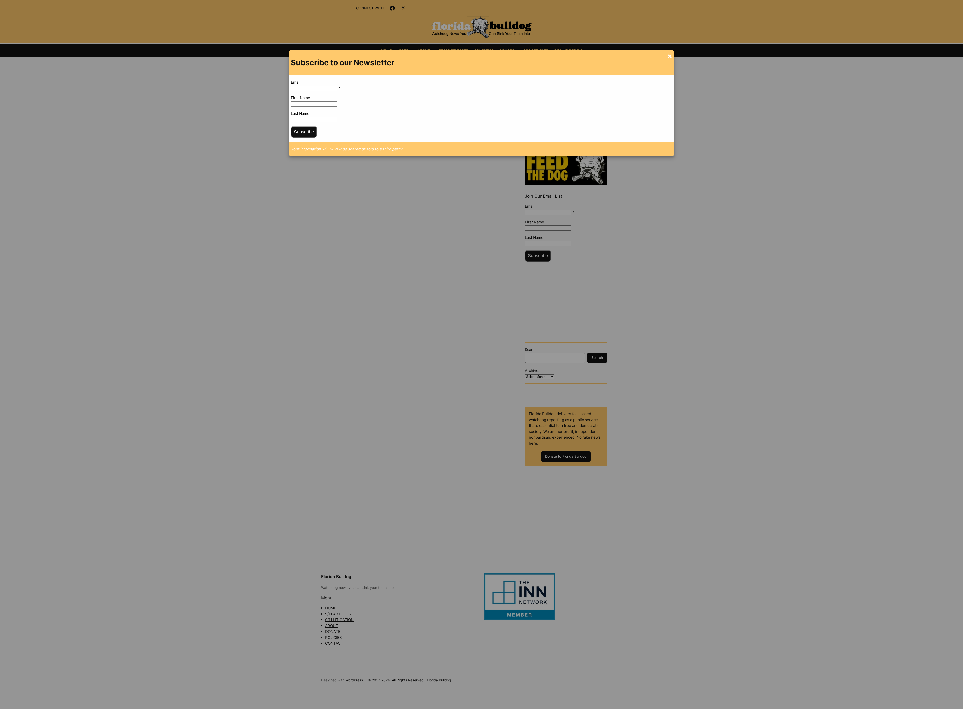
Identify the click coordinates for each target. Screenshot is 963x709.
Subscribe (304, 131)
